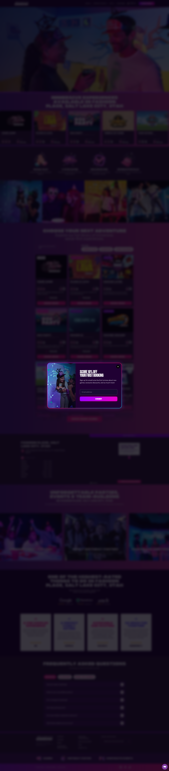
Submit (98, 399)
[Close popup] (118, 366)
